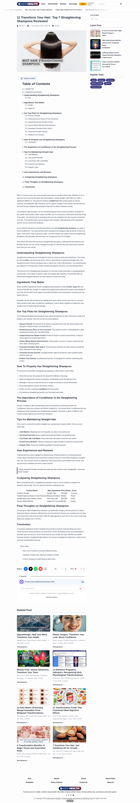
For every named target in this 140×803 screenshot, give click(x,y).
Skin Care (110, 80)
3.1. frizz (28, 98)
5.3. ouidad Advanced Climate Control (39, 122)
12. (28, 187)
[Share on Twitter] (31, 569)
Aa (55, 569)
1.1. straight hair (28, 89)
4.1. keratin (29, 105)
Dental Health (53, 4)
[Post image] (33, 623)
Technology (73, 4)
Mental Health (96, 87)
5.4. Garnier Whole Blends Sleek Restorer (40, 125)
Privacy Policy (110, 778)
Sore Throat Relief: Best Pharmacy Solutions (78, 10)
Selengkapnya (23, 647)
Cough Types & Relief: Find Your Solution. (47, 10)
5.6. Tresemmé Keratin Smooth (36, 131)
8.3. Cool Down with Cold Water (36, 161)
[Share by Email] (40, 569)
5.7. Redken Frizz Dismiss (34, 135)
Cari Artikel (94, 15)
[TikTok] (70, 795)
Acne (29, 778)
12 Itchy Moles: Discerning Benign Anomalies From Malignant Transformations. (30, 710)
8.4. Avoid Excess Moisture (35, 164)
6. (43, 140)
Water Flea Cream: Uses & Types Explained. (17, 10)
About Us (110, 782)
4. (33, 103)
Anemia (56, 778)
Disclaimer (29, 782)
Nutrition (63, 4)
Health (94, 80)
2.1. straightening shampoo (32, 92)
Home (43, 4)
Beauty (56, 26)
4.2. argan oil (29, 108)
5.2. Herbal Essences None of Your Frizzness (41, 119)
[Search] (121, 4)
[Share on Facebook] (26, 569)
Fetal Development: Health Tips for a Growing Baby (111, 10)
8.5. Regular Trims (31, 167)
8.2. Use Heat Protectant (34, 158)
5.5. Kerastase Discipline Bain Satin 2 (38, 128)
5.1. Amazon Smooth (32, 116)
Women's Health (97, 83)
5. (42, 113)
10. (39, 177)
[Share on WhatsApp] (36, 569)
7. (49, 147)
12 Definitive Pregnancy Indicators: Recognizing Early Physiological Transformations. (68, 672)
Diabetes (101, 80)
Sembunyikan (51, 597)
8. (37, 152)
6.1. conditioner (30, 142)
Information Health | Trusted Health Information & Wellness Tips (70, 798)
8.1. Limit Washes (31, 154)
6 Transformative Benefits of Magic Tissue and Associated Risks (31, 748)
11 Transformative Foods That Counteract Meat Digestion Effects (67, 710)
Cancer (83, 778)
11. (42, 182)
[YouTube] (73, 795)
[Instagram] (68, 795)
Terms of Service (56, 782)
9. (36, 172)
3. (40, 95)
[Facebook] (66, 795)
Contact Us (83, 782)
